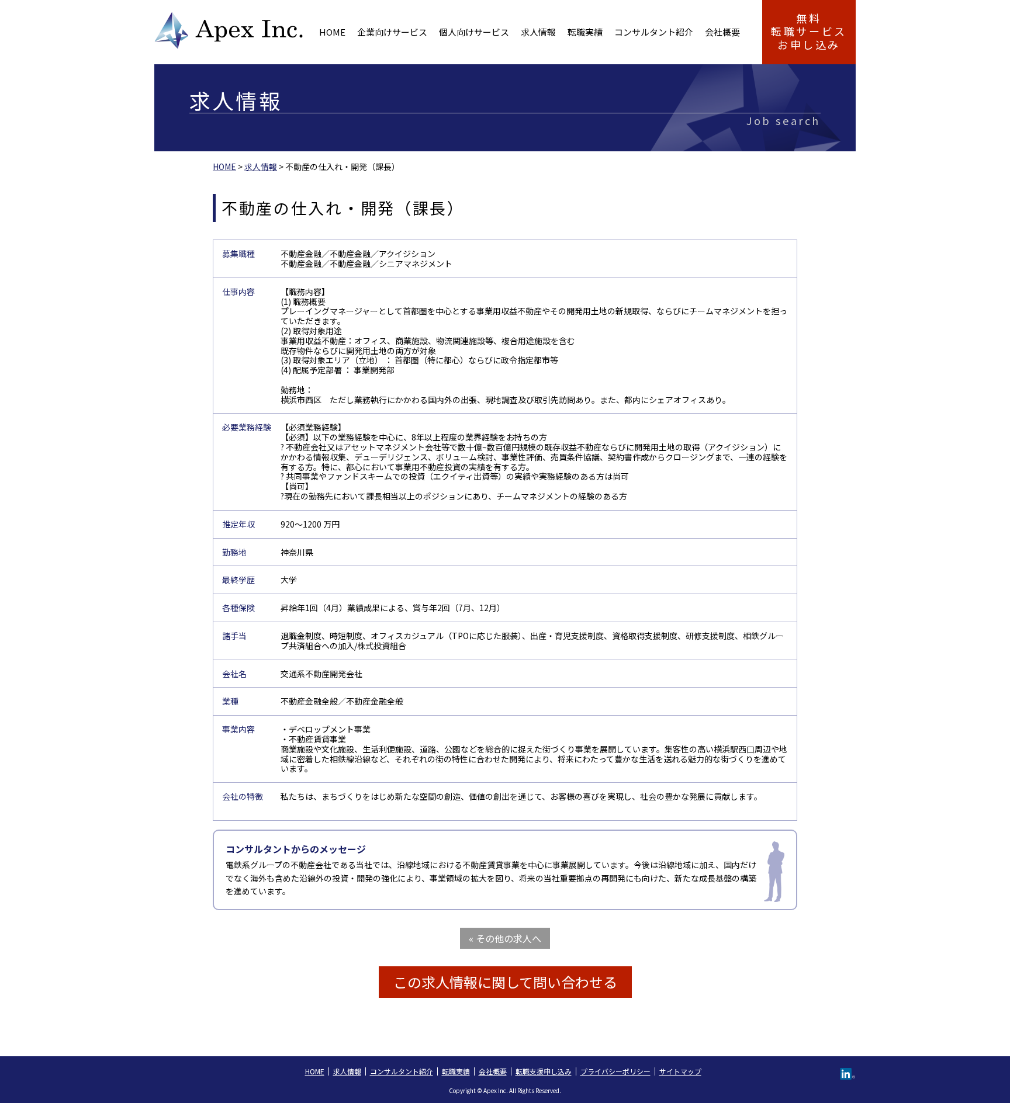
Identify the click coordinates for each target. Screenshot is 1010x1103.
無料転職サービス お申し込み (809, 31)
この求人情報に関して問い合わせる (505, 982)
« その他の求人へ (505, 938)
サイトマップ (680, 1071)
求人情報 (538, 32)
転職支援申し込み (544, 1071)
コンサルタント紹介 (653, 32)
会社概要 (722, 32)
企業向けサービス (392, 32)
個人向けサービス (474, 32)
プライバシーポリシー (615, 1071)
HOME (332, 32)
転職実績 (585, 32)
